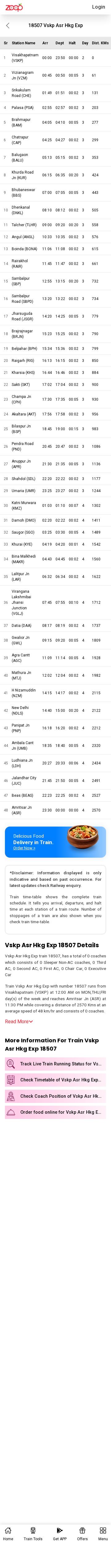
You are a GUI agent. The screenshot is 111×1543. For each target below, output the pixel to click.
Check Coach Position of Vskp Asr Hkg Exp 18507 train (63, 1096)
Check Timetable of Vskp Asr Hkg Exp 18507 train (63, 1080)
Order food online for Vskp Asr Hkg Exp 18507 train (63, 1112)
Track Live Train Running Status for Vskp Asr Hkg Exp (63, 1064)
